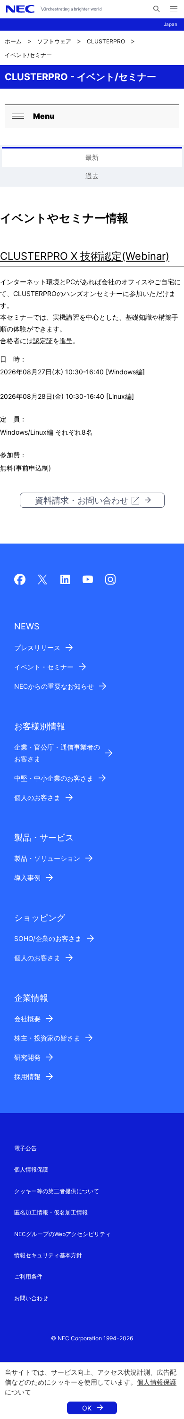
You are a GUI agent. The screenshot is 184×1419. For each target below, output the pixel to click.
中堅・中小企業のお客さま (53, 778)
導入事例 (27, 878)
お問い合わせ (31, 1298)
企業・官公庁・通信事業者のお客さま (57, 753)
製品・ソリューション (47, 858)
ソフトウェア (54, 41)
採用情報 (27, 1076)
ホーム (13, 41)
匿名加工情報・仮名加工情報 (51, 1212)
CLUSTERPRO (106, 41)
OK (87, 1408)
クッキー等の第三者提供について (56, 1191)
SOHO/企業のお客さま (48, 938)
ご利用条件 (28, 1276)
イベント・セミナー (44, 667)
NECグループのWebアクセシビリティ (62, 1234)
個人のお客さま (37, 797)
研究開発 (27, 1057)
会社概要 (27, 1019)
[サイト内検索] (156, 9)
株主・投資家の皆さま (47, 1038)
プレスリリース (37, 648)
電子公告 (25, 1148)
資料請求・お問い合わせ (81, 500)
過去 (92, 176)
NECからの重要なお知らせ (54, 686)
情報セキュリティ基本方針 (48, 1255)
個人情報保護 (156, 1382)
